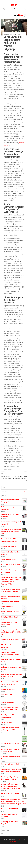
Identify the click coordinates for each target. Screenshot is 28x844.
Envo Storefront (14, 841)
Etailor (14, 4)
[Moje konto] (15, 15)
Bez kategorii (10, 469)
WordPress (17, 839)
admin (14, 34)
